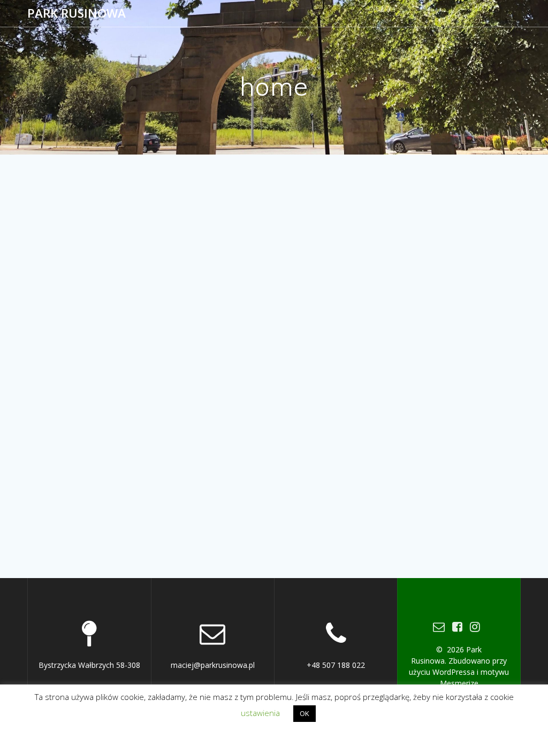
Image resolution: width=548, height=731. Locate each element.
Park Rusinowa (76, 13)
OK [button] (304, 713)
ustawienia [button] (260, 712)
